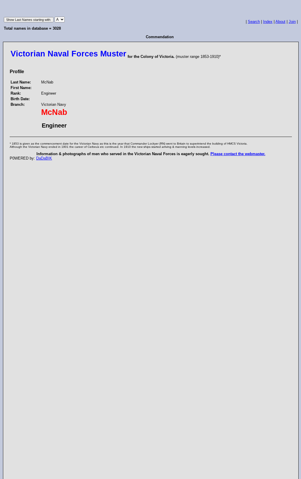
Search (254, 21)
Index (267, 21)
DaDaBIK (44, 158)
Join (292, 21)
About (280, 21)
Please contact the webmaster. (237, 154)
